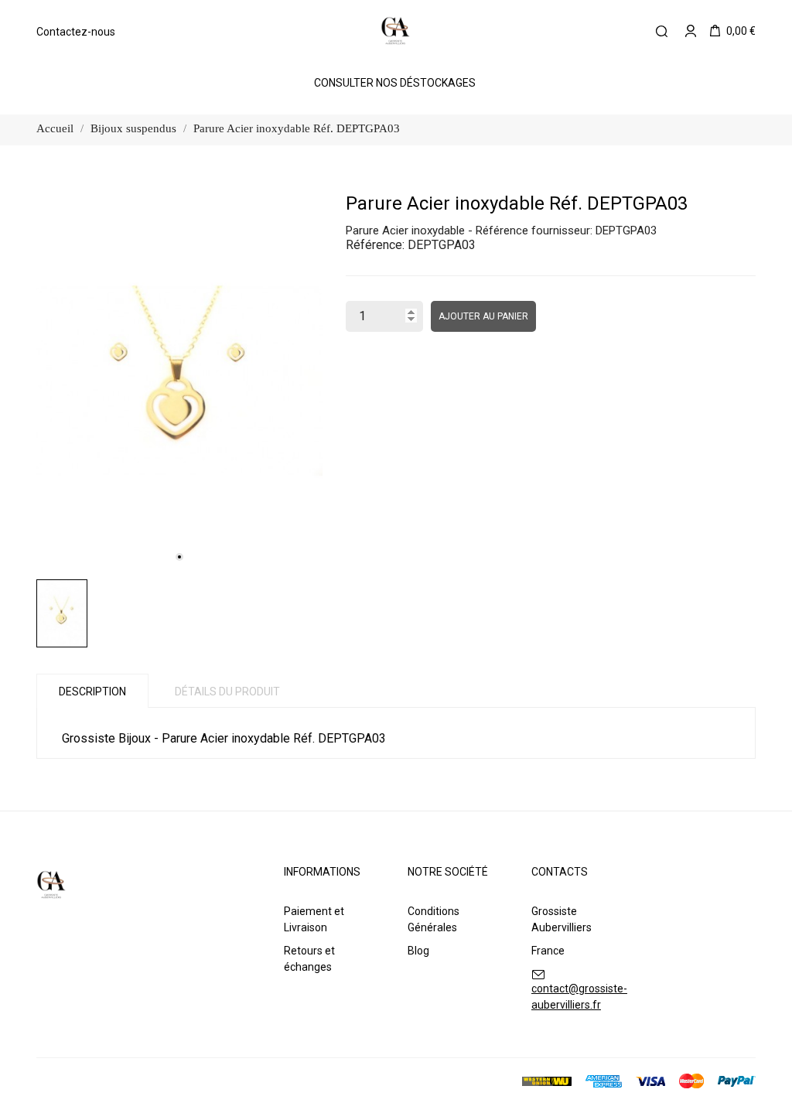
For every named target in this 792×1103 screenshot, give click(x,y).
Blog (418, 950)
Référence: (375, 244)
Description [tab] (92, 691)
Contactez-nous (75, 32)
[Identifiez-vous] (690, 31)
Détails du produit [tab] (227, 691)
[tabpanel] (179, 381)
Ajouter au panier (483, 316)
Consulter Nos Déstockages (395, 83)
